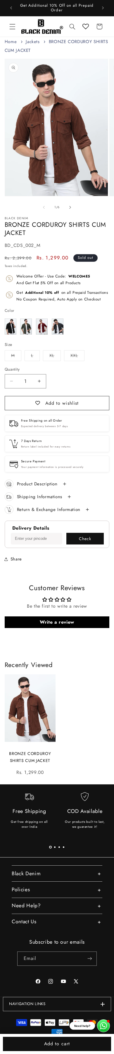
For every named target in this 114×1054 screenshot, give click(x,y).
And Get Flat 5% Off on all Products (53, 279)
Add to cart (57, 1043)
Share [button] (16, 559)
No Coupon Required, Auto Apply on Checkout (62, 296)
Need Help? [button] (26, 905)
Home (11, 41)
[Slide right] (70, 207)
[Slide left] (43, 207)
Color (9, 310)
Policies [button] (21, 889)
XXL (77, 356)
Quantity (12, 369)
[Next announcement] (102, 7)
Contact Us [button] (24, 921)
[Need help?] (103, 1025)
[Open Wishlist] (85, 26)
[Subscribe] (89, 959)
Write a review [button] (57, 622)
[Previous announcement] (11, 7)
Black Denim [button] (26, 873)
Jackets (32, 41)
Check (85, 539)
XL (55, 356)
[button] (12, 26)
